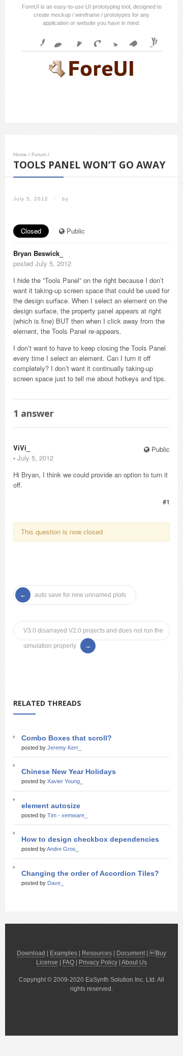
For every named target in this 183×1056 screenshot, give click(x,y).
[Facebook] (36, 39)
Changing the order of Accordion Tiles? (90, 873)
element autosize (50, 806)
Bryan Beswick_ (38, 253)
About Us (134, 962)
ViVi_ (21, 447)
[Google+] (93, 39)
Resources (97, 953)
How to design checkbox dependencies (90, 839)
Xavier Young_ (65, 781)
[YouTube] (149, 39)
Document (130, 953)
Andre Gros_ (63, 849)
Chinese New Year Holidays (68, 771)
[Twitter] (112, 39)
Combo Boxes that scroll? (66, 738)
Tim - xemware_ (67, 815)
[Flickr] (55, 39)
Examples (63, 953)
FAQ (68, 962)
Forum (39, 154)
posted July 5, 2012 (42, 263)
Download (31, 953)
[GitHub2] (74, 39)
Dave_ (55, 883)
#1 (166, 501)
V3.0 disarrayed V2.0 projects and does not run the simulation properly (93, 632)
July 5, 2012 (35, 458)
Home (20, 154)
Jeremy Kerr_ (64, 748)
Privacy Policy (98, 962)
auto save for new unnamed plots (80, 594)
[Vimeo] (131, 39)
